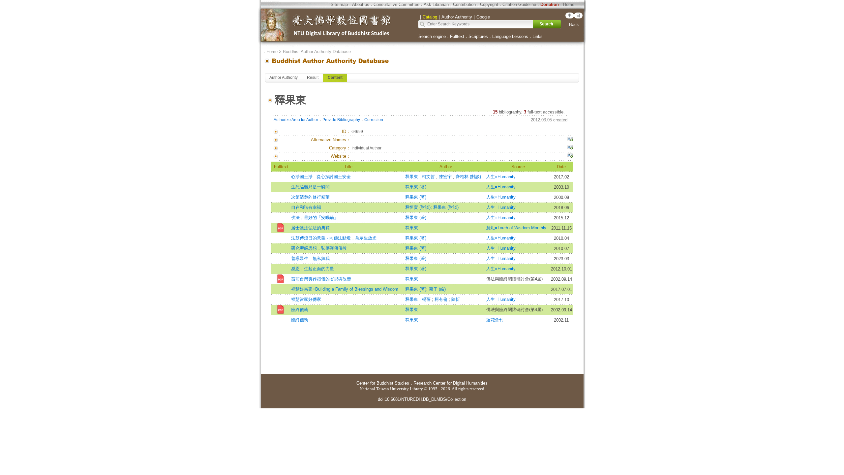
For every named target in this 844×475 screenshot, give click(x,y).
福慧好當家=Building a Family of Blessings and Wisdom (344, 289)
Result (312, 77)
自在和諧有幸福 (306, 207)
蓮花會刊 (494, 319)
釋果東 (412, 176)
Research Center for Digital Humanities (450, 383)
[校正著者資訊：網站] (570, 156)
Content (335, 77)
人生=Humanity (501, 176)
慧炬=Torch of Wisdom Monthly (516, 227)
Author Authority (283, 77)
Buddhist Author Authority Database (317, 51)
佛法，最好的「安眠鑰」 (314, 217)
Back (574, 24)
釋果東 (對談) (446, 207)
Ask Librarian (436, 4)
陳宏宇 (446, 176)
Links (537, 36)
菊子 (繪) (437, 289)
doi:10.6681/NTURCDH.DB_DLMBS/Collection (422, 399)
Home (568, 4)
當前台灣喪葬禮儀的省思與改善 (321, 278)
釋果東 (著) (415, 186)
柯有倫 (442, 299)
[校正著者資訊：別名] (570, 140)
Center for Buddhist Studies (382, 383)
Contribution (464, 4)
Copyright (489, 4)
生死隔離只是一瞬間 (310, 186)
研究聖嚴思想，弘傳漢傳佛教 (319, 248)
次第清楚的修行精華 (310, 197)
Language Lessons (510, 36)
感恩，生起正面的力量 (312, 268)
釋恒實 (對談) (418, 207)
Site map (339, 4)
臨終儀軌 (299, 309)
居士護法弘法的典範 (310, 227)
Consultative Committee (396, 4)
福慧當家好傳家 (306, 299)
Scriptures (478, 36)
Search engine (432, 36)
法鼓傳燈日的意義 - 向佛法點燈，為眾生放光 (334, 238)
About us (360, 4)
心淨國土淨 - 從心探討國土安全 (321, 176)
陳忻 (455, 299)
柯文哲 (429, 176)
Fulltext (457, 36)
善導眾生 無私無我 (310, 258)
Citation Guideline (519, 4)
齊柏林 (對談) (468, 176)
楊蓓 (427, 299)
